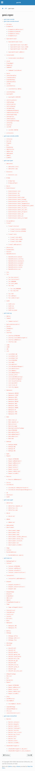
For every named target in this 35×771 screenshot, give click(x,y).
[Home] (2, 8)
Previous (7, 755)
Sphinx (10, 766)
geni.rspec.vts (8, 558)
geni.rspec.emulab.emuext (11, 21)
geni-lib (18, 2)
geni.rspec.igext (8, 160)
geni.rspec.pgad (8, 500)
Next (29, 755)
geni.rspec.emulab (9, 19)
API (6, 8)
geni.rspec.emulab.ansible (11, 136)
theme (18, 766)
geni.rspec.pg (8, 313)
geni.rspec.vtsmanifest (10, 716)
